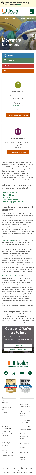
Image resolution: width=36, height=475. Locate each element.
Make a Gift (5, 412)
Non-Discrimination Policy (18, 469)
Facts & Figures (24, 441)
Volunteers (22, 457)
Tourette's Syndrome (10, 199)
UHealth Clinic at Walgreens (24, 414)
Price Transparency (25, 420)
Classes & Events (13, 71)
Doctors (10, 55)
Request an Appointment (18, 349)
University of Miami (25, 452)
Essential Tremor (9, 195)
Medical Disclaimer (6, 467)
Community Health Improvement (24, 444)
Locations (11, 60)
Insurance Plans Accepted (8, 407)
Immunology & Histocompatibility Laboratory (7, 444)
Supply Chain (23, 459)
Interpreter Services (25, 406)
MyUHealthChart (6, 409)
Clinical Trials (12, 66)
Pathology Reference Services (7, 456)
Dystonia (6, 197)
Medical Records (24, 404)
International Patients (25, 411)
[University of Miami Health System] (10, 11)
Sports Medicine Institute (8, 452)
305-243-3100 (18, 105)
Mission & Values (24, 436)
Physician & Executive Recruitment (7, 434)
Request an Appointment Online (18, 115)
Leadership (23, 438)
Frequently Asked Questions (24, 401)
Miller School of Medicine (26, 450)
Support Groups (24, 418)
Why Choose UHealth (25, 429)
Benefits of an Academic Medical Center (26, 433)
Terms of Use (15, 467)
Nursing (4, 448)
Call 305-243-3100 (18, 345)
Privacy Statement (23, 467)
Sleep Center (5, 450)
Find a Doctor (5, 402)
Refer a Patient (6, 431)
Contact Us (22, 462)
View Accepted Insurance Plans (18, 152)
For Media (22, 447)
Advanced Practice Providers (7, 439)
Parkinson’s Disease (10, 193)
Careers (22, 454)
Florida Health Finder (25, 422)
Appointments (6, 400)
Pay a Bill (4, 405)
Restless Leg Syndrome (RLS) (13, 202)
